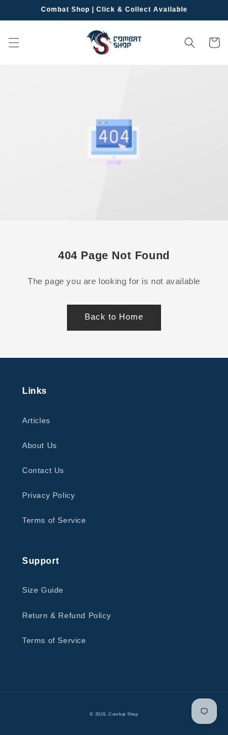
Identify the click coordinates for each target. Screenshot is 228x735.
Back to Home (114, 316)
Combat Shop (123, 714)
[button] (14, 42)
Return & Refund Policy (66, 615)
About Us (39, 445)
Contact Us (43, 470)
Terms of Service (54, 520)
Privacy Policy (48, 495)
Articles (36, 420)
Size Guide (43, 589)
